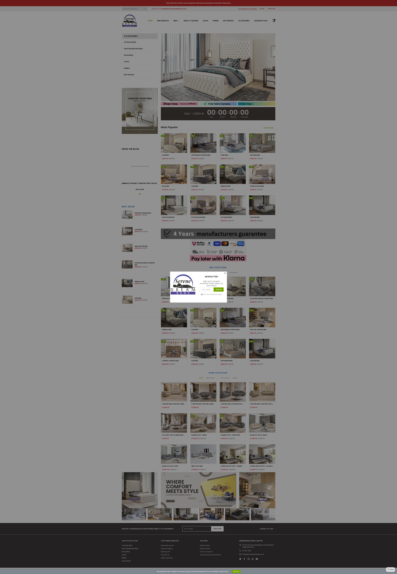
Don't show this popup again (212, 294)
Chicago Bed (17, 566)
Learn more (223, 571)
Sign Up (219, 289)
